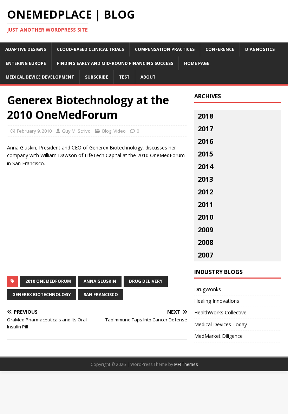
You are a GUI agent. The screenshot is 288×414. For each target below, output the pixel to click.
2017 (205, 128)
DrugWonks (207, 289)
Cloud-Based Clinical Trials (90, 49)
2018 (205, 116)
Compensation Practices (165, 49)
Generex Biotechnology (41, 295)
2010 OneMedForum (48, 281)
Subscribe (96, 77)
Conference (219, 49)
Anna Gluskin (100, 281)
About (148, 77)
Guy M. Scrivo (76, 131)
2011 (205, 204)
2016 (205, 141)
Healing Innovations (216, 301)
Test (124, 77)
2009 (205, 229)
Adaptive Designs (25, 49)
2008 (205, 242)
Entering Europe (26, 63)
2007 (205, 255)
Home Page (196, 63)
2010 (205, 217)
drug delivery (146, 281)
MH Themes (186, 364)
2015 (205, 154)
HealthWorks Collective (220, 312)
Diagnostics (260, 49)
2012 (205, 191)
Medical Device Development (40, 77)
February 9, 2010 (34, 131)
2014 (205, 166)
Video (119, 131)
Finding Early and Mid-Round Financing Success (115, 63)
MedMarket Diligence (218, 336)
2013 (205, 179)
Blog (106, 131)
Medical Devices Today (220, 324)
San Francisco (101, 295)
